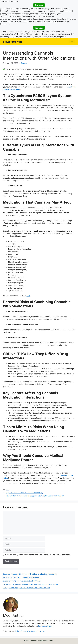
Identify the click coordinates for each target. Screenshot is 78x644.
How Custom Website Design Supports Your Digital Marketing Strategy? (35, 496)
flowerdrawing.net (45, 626)
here (28, 296)
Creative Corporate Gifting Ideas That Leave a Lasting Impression (30, 574)
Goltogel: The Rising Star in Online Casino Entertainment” (26, 588)
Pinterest (24, 631)
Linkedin (40, 631)
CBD (7, 490)
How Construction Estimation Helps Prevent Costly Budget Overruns (31, 584)
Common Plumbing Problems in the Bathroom (21, 581)
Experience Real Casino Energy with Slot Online (22, 577)
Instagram (33, 631)
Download (39, 5)
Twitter (18, 631)
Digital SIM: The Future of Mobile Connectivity (24, 493)
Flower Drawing (13, 41)
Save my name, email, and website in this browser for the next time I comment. (37, 555)
